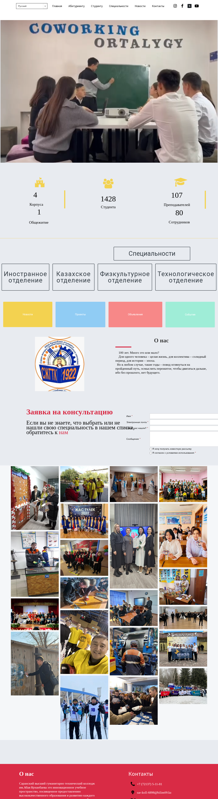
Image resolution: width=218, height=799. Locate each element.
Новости (140, 6)
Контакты (158, 6)
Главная (57, 6)
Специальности (118, 6)
